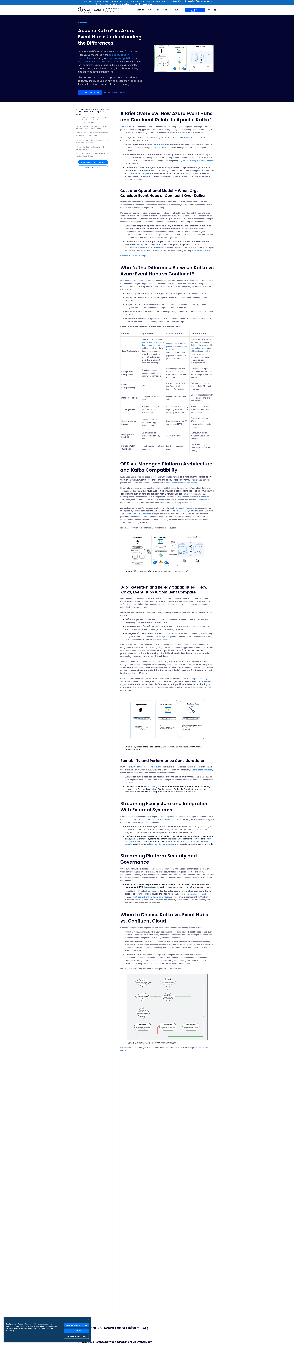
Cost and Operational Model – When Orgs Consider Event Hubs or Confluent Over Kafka (95, 120)
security (128, 844)
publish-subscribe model (176, 347)
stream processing (179, 841)
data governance (197, 841)
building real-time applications (160, 844)
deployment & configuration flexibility (98, 61)
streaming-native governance (184, 508)
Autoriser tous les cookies (76, 1325)
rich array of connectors (140, 819)
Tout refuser (76, 1331)
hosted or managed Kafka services (140, 281)
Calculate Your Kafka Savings (133, 256)
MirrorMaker (202, 500)
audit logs (137, 897)
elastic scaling (150, 786)
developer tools (174, 819)
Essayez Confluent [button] (195, 10)
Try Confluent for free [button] (90, 92)
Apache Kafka (126, 126)
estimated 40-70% (202, 250)
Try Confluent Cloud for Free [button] (93, 162)
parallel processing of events (149, 767)
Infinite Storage (158, 636)
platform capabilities (121, 58)
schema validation (150, 897)
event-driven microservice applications (180, 483)
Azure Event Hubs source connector (135, 514)
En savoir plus (145, 4)
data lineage (164, 897)
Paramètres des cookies (76, 1336)
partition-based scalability (201, 770)
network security (151, 891)
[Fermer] (88, 1319)
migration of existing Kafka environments (196, 160)
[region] (47, 1329)
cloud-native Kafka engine (138, 173)
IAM (138, 891)
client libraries (157, 819)
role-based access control (197, 894)
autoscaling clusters (199, 348)
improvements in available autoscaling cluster (144, 247)
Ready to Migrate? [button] (92, 167)
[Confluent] (91, 10)
